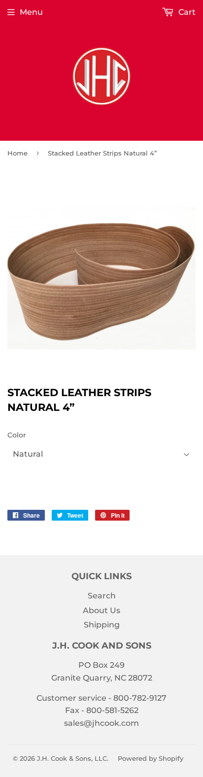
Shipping (102, 624)
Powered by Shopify (150, 758)
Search (102, 595)
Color (16, 435)
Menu (31, 12)
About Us (101, 610)
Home (17, 153)
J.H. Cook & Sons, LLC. (72, 758)
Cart (186, 12)
